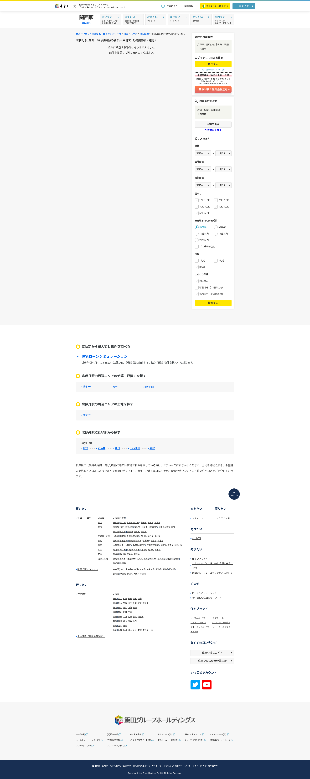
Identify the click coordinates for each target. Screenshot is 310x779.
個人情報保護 (139, 766)
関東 (100, 527)
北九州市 (131, 559)
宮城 (125, 598)
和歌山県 (178, 545)
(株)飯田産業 (112, 734)
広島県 (130, 550)
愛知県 (116, 541)
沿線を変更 (213, 124)
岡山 (125, 621)
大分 (135, 630)
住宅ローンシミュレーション (105, 356)
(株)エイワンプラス (115, 746)
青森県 (116, 522)
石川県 (144, 536)
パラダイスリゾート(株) (140, 740)
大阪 (125, 617)
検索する (213, 302)
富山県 (157, 536)
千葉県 (116, 532)
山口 (135, 621)
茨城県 (130, 532)
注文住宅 (82, 594)
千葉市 (122, 532)
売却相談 (196, 538)
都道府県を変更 (213, 130)
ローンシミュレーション (204, 593)
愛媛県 (116, 554)
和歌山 (141, 617)
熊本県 (146, 559)
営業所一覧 (107, 766)
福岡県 (116, 559)
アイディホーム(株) (218, 734)
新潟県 (130, 536)
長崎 (125, 630)
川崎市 (144, 527)
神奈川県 (129, 527)
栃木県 (137, 532)
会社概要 (96, 766)
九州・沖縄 (103, 559)
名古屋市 (123, 541)
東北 (100, 522)
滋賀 (115, 617)
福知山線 (144, 33)
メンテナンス (223, 518)
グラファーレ (218, 618)
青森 (115, 598)
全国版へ (86, 23)
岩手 (120, 598)
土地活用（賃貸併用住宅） (91, 636)
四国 (100, 554)
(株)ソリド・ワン (83, 746)
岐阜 (115, 612)
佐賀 (120, 630)
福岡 (115, 630)
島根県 (157, 550)
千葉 (135, 603)
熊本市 (153, 559)
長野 (135, 608)
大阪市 (128, 545)
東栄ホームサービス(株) (167, 740)
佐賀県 (140, 559)
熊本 (130, 630)
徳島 (115, 626)
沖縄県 (123, 563)
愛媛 (125, 626)
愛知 (125, 612)
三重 (130, 612)
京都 (120, 617)
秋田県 (144, 522)
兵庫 (130, 617)
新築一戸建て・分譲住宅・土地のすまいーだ (98, 33)
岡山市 (122, 550)
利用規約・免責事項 (122, 766)
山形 (135, 598)
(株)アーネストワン (193, 734)
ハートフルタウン (198, 623)
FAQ (148, 766)
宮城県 (130, 522)
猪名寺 (87, 387)
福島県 (157, 522)
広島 (130, 621)
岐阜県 (153, 541)
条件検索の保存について (212, 70)
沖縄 (151, 630)
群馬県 (144, 532)
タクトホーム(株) (164, 734)
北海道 (101, 518)
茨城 (115, 603)
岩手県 (123, 522)
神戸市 (142, 545)
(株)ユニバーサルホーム (220, 740)
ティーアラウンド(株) (194, 740)
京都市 (156, 545)
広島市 (136, 550)
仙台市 (136, 522)
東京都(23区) (118, 569)
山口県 (144, 550)
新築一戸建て (84, 518)
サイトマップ (158, 766)
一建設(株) (80, 734)
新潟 (115, 608)
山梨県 (116, 536)
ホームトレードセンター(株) (88, 740)
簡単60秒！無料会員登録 (213, 89)
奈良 (135, 617)
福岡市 (122, 559)
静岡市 (138, 541)
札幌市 (122, 518)
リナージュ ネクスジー (222, 627)
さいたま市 (170, 527)
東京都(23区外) (132, 569)
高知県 (137, 554)
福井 (125, 608)
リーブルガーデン (198, 618)
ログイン (244, 6)
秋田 (130, 598)
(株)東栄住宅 (135, 734)
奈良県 (170, 545)
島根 (120, 621)
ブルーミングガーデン (200, 627)
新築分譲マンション (88, 569)
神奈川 (145, 603)
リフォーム (197, 518)
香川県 (123, 554)
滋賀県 (164, 545)
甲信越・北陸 (104, 536)
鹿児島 (145, 630)
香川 (120, 626)
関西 (126, 33)
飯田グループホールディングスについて (212, 573)
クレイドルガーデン (221, 623)
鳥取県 (151, 550)
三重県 (160, 541)
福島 (140, 598)
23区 (121, 527)
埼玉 (130, 603)
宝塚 (152, 448)
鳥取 (115, 621)
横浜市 (137, 527)
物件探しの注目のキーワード (207, 598)
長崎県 (116, 563)
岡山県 (116, 550)
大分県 (169, 559)
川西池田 (148, 387)
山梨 (130, 608)
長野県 (123, 536)
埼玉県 (162, 527)
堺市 (121, 545)
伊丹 (115, 387)
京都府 (150, 545)
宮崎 (140, 630)
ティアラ (194, 632)
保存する (213, 64)
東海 (100, 541)
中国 (100, 550)
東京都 (116, 527)
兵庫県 (133, 33)
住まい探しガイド (216, 6)
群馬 (125, 603)
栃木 (120, 603)
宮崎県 (176, 559)
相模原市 (153, 527)
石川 (120, 608)
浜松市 (146, 541)
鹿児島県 (161, 559)
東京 (140, 603)
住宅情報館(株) (113, 740)
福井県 (150, 536)
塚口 (85, 448)
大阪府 (116, 545)
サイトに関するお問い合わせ (205, 766)
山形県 (150, 522)
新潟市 (136, 536)
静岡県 (132, 541)
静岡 (120, 612)
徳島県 (130, 554)
